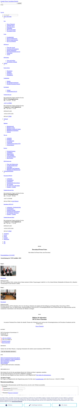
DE (4, 241)
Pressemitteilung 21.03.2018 (7, 255)
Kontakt (3, 1)
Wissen (5, 63)
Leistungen (9, 178)
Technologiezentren (8, 171)
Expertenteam (10, 180)
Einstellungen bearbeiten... (37, 405)
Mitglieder (6, 123)
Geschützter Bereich (13, 1)
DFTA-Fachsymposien (12, 40)
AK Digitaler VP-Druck (13, 213)
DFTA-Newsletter (11, 29)
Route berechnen (6, 342)
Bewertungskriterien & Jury (13, 51)
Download (3, 278)
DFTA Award (6, 44)
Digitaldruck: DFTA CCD (8, 204)
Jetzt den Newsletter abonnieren (8, 351)
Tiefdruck (9, 72)
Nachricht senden (6, 341)
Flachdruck (9, 73)
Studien (8, 81)
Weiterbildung (10, 154)
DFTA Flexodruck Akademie (8, 360)
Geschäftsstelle (10, 141)
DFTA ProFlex (4, 363)
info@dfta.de (15, 201)
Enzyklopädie (6, 87)
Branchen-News (11, 27)
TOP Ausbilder (10, 155)
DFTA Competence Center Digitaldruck (10, 359)
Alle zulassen (64, 405)
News (5, 21)
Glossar (8, 90)
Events (5, 34)
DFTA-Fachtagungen (12, 38)
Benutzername (6, 388)
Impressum (6, 239)
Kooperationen (10, 145)
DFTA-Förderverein (7, 161)
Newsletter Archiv (11, 31)
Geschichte (9, 142)
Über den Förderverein (12, 164)
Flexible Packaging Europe (13, 84)
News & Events (7, 16)
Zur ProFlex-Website (12, 62)
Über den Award (11, 47)
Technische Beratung (7, 94)
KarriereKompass (11, 151)
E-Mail (9, 116)
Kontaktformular (39, 379)
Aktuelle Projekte (11, 210)
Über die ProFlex (11, 60)
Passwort (5, 390)
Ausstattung (10, 181)
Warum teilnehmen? (12, 50)
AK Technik (10, 184)
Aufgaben (9, 138)
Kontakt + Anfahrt (11, 187)
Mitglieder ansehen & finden (14, 129)
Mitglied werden (11, 127)
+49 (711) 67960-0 (6, 338)
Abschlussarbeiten (11, 156)
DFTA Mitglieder (5, 362)
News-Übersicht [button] (40, 326)
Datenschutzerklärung (17, 401)
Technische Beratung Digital (9, 217)
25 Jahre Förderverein (12, 165)
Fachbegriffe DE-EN (12, 91)
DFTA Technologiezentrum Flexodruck (10, 357)
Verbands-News (11, 25)
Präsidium (9, 139)
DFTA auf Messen (11, 41)
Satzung (9, 132)
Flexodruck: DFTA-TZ (8, 175)
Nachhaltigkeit (6, 78)
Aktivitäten (9, 167)
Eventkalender (10, 37)
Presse (6, 1)
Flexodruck (9, 71)
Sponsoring (9, 53)
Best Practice (10, 158)
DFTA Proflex (6, 57)
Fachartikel (9, 28)
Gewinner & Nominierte (13, 49)
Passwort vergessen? (13, 392)
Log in (2, 12)
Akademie (6, 233)
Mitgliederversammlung (12, 130)
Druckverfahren (7, 67)
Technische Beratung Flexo (9, 190)
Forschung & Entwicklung (13, 183)
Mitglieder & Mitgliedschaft (13, 169)
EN (4, 243)
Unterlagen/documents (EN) (14, 143)
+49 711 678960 (8, 103)
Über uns (5, 135)
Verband (6, 119)
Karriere (5, 148)
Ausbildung (9, 152)
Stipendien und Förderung (13, 168)
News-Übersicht (11, 24)
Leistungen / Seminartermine (14, 207)
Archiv (8, 54)
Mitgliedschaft (10, 126)
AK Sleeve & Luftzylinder (13, 185)
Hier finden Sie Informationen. (43, 375)
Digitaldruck (10, 75)
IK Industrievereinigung (12, 82)
